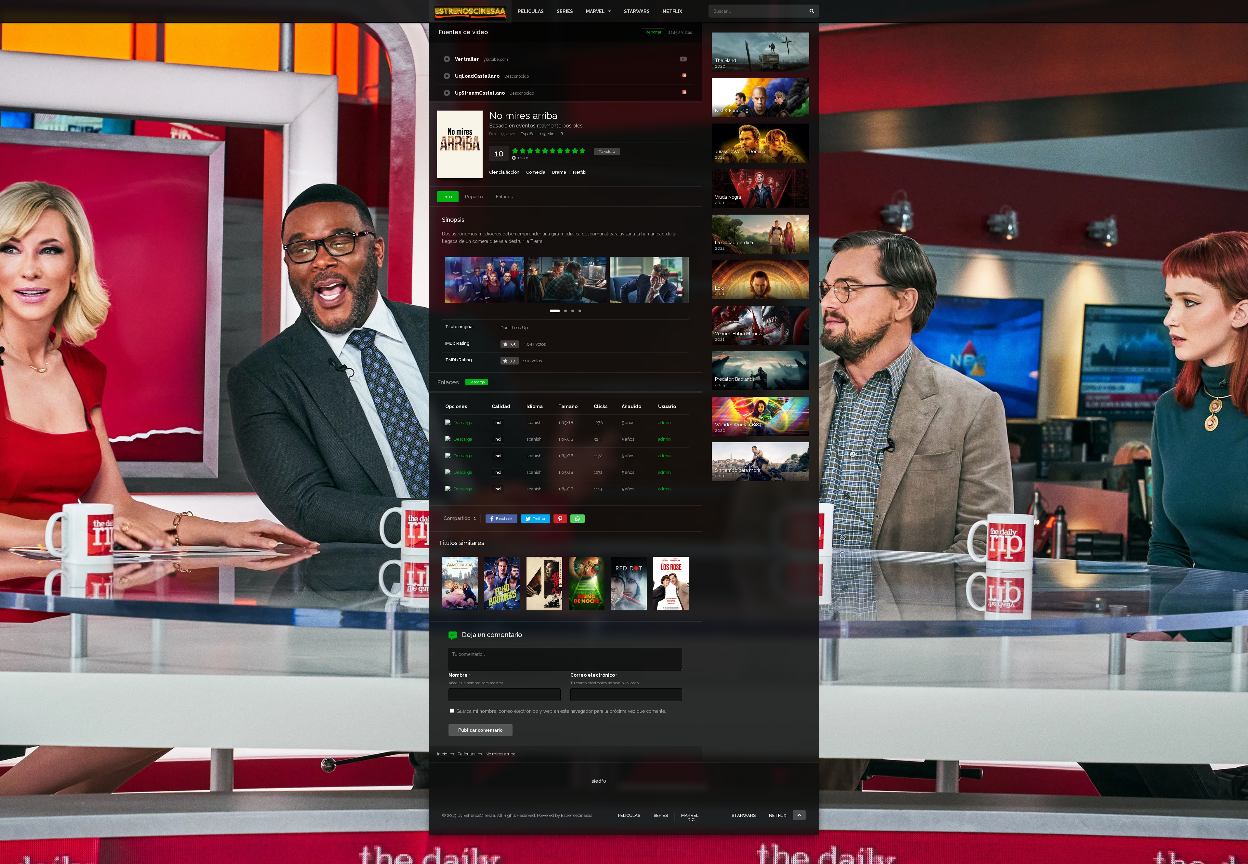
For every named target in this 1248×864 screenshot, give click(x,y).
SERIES (565, 11)
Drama (559, 172)
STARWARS (637, 11)
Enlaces (504, 196)
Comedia (535, 172)
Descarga (477, 382)
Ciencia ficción (504, 172)
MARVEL (595, 11)
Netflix (579, 172)
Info (448, 196)
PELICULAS (531, 11)
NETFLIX (672, 11)
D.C (691, 819)
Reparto (474, 196)
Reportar (653, 32)
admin (664, 422)
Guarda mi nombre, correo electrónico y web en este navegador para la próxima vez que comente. (561, 711)
